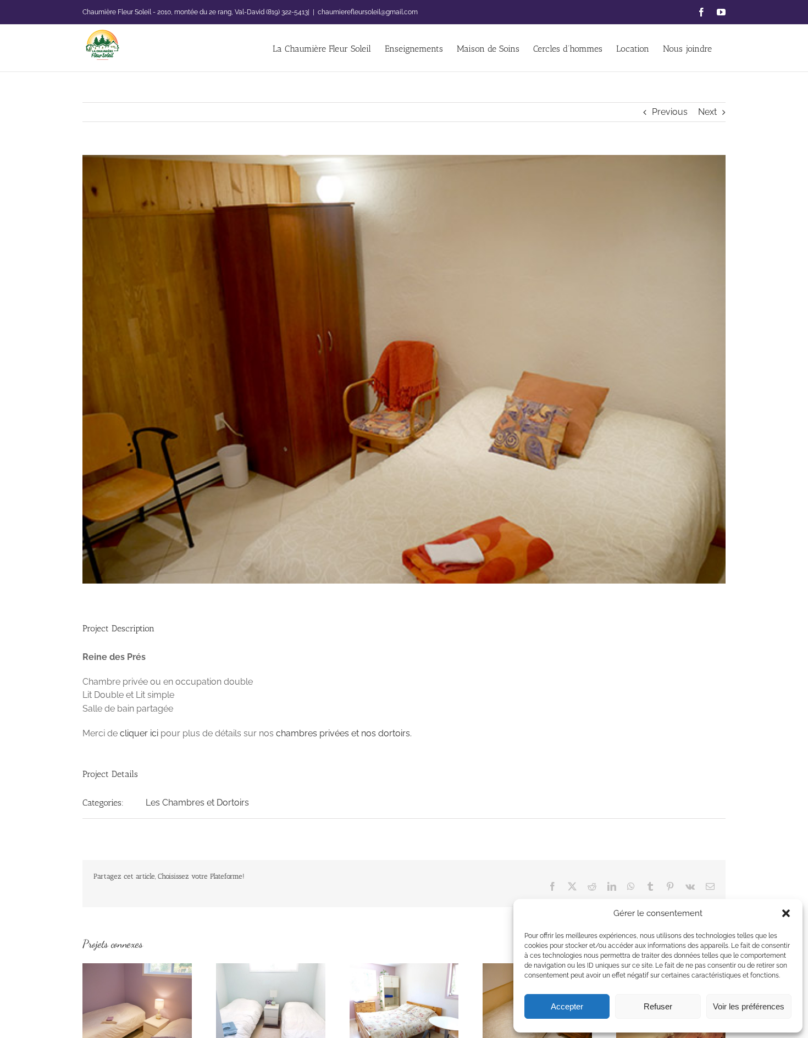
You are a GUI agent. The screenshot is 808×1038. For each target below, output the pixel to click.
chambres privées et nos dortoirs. (344, 733)
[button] (786, 913)
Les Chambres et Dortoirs (197, 802)
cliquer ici (139, 733)
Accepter (567, 1006)
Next (707, 112)
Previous (670, 112)
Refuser (658, 1006)
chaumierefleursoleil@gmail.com (368, 12)
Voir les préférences (748, 1006)
